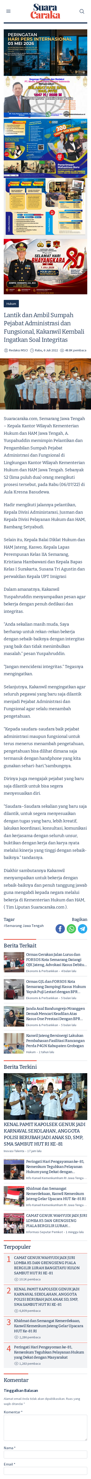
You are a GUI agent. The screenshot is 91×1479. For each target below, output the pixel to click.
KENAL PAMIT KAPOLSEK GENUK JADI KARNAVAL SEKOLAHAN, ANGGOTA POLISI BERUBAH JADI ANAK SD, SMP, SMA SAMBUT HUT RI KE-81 (44, 1134)
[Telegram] (82, 928)
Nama (10, 1447)
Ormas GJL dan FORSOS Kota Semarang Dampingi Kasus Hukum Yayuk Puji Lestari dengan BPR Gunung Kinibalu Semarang (56, 986)
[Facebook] (60, 928)
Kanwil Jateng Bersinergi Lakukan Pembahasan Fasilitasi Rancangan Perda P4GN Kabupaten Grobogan (55, 1040)
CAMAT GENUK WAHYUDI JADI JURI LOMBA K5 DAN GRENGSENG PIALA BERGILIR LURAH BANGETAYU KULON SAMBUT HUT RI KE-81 (56, 1220)
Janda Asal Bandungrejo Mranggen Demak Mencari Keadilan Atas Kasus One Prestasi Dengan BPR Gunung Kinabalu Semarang (55, 1013)
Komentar (13, 1412)
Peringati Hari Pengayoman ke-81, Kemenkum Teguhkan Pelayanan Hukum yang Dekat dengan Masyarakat (55, 1166)
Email (9, 1464)
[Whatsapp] (71, 928)
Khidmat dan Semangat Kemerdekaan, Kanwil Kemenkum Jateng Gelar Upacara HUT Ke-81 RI (56, 1193)
